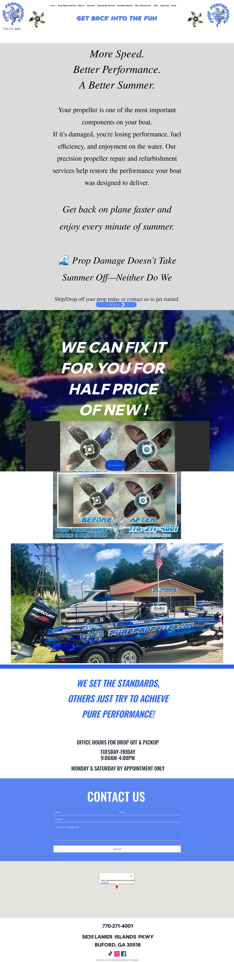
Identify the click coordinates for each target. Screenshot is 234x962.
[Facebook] (123, 953)
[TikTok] (110, 953)
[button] (117, 450)
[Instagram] (117, 953)
